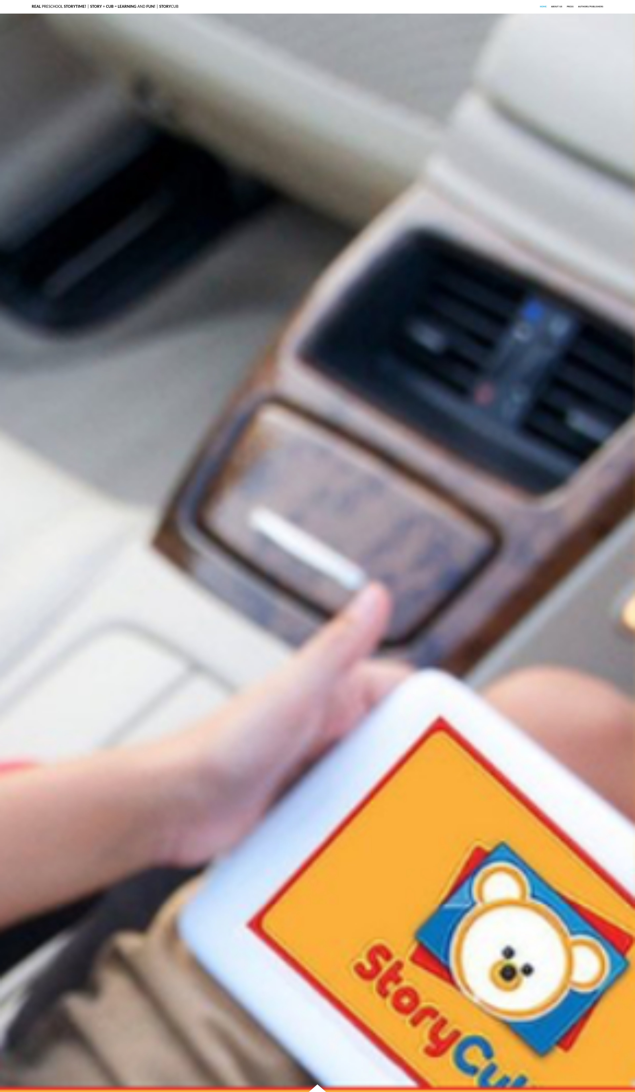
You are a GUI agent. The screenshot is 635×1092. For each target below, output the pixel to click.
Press (570, 6)
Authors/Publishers (590, 6)
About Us (556, 6)
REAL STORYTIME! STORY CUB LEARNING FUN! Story (105, 7)
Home (543, 6)
